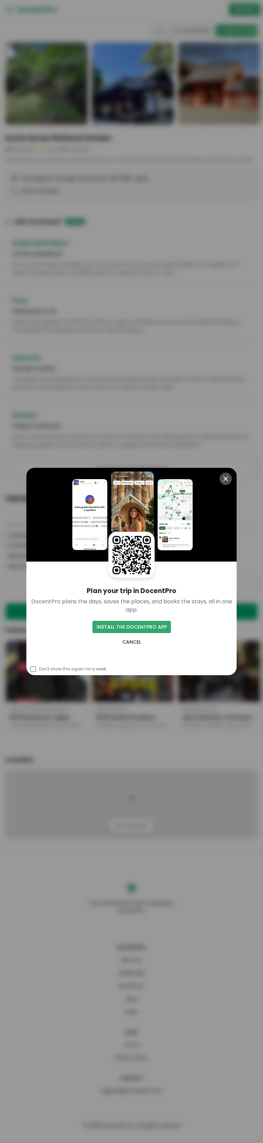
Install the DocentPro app (132, 627)
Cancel (131, 642)
